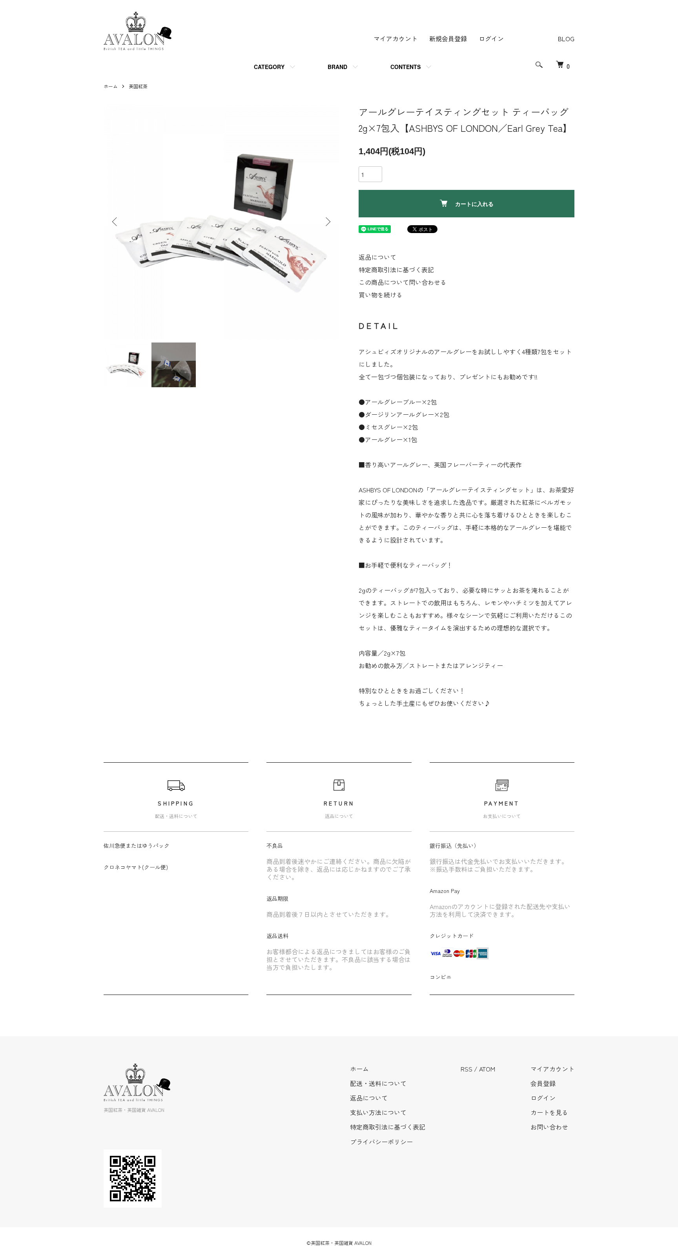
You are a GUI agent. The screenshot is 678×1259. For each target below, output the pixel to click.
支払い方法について (378, 1112)
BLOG (566, 38)
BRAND (337, 67)
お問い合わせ (549, 1126)
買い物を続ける (381, 294)
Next (327, 222)
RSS (466, 1068)
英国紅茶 (138, 86)
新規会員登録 (448, 38)
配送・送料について (378, 1083)
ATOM (487, 1068)
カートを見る (549, 1112)
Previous (115, 222)
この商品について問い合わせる (403, 282)
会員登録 (543, 1083)
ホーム (111, 86)
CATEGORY (269, 67)
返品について (377, 257)
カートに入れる (474, 204)
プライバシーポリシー (381, 1141)
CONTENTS (405, 67)
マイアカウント (395, 38)
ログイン (491, 38)
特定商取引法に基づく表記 (396, 269)
